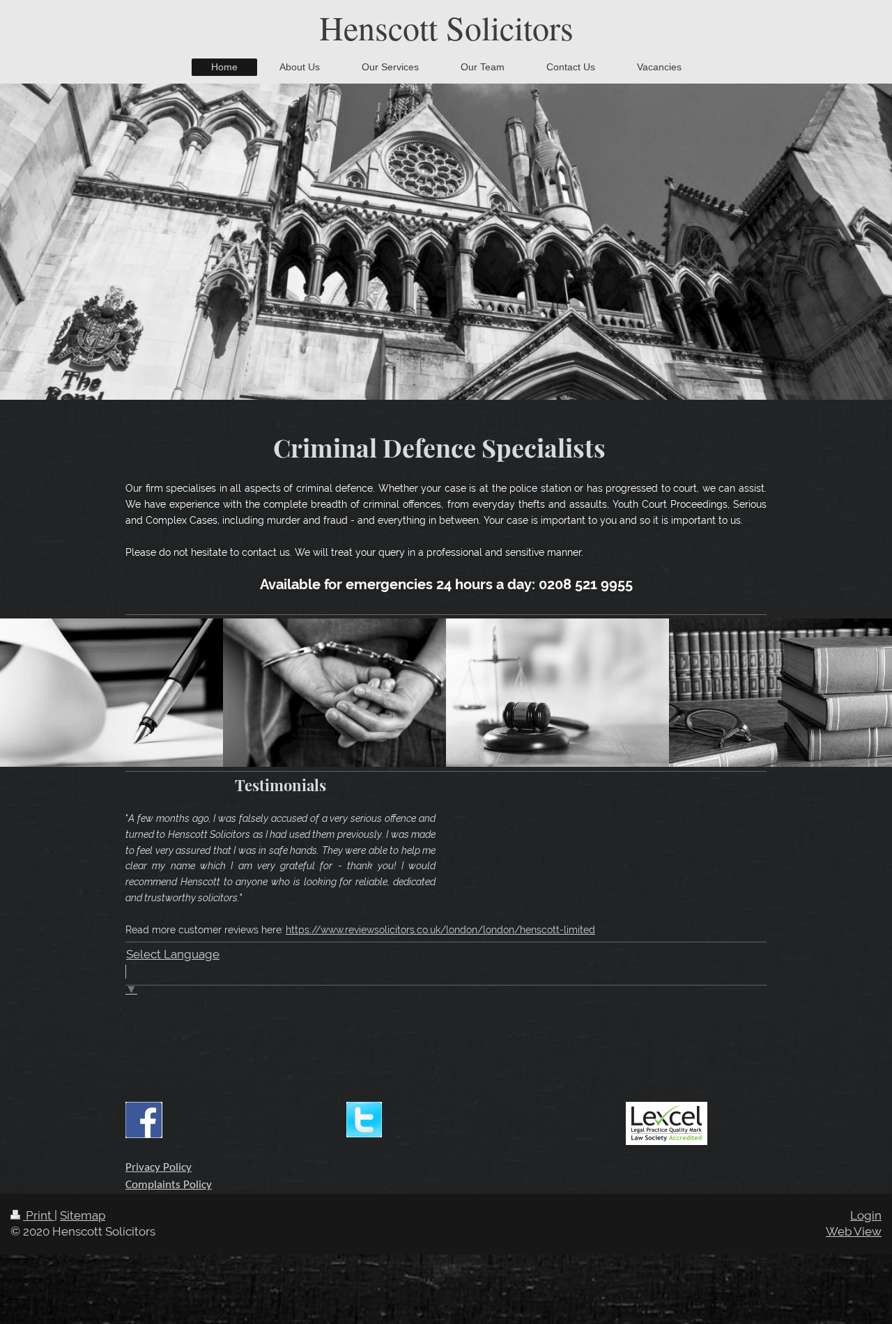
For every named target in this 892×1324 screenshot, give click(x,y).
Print (38, 1215)
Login (866, 1215)
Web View (854, 1231)
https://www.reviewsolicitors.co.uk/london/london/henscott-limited (440, 929)
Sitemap (82, 1215)
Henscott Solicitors (446, 27)
